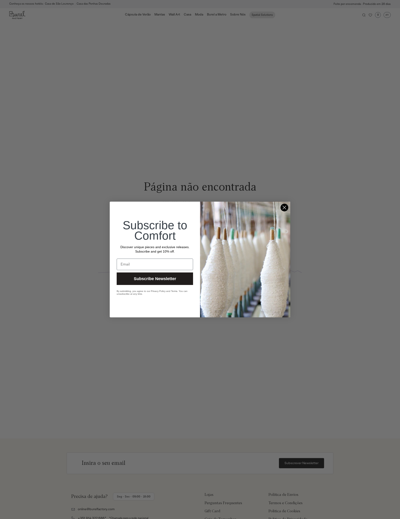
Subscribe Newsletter (155, 278)
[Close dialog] (284, 207)
